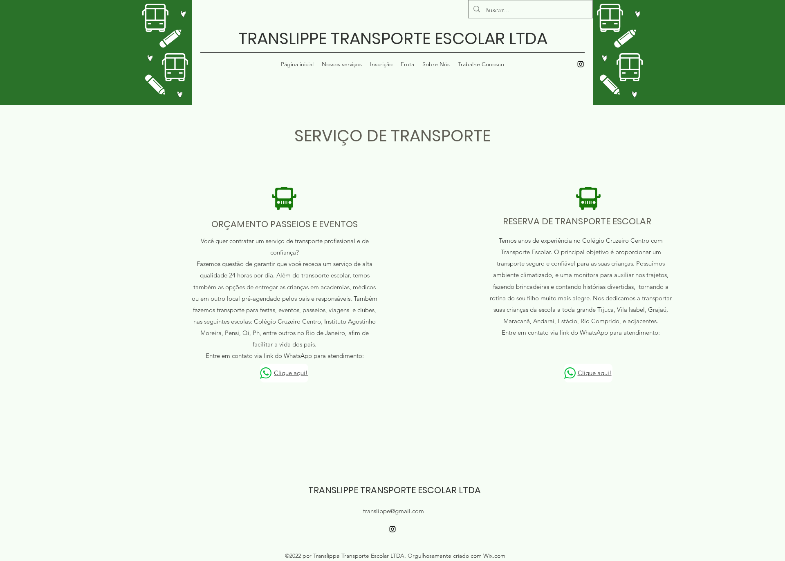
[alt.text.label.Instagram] (580, 64)
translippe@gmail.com (393, 511)
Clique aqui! (291, 373)
